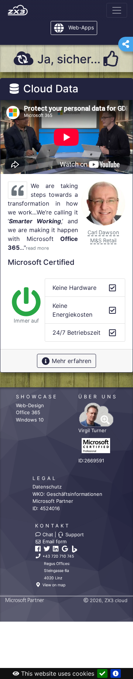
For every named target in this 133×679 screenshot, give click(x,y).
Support (73, 534)
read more (37, 248)
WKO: (67, 494)
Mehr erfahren (70, 361)
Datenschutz (47, 487)
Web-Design (30, 405)
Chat (47, 534)
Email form (53, 541)
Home (18, 10)
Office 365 (28, 412)
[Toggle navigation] (116, 10)
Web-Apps (80, 27)
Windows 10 (30, 420)
